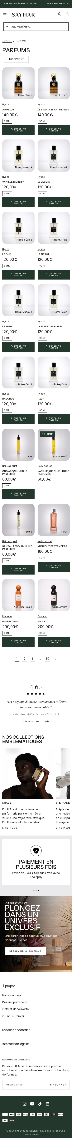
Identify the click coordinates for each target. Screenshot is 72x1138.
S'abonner (58, 1084)
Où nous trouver (13, 1016)
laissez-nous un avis (36, 721)
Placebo (7, 616)
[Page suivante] (55, 658)
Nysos (5, 104)
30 (47, 659)
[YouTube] (32, 1104)
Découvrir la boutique (25, 951)
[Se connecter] (59, 15)
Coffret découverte (15, 1009)
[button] (4, 14)
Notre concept (12, 995)
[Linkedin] (47, 1104)
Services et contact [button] (16, 1030)
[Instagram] (24, 1104)
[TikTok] (40, 1104)
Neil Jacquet (9, 466)
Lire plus (10, 828)
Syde (43, 1134)
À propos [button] (8, 986)
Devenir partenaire (14, 1002)
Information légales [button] (15, 1044)
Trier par (14, 59)
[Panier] (68, 15)
